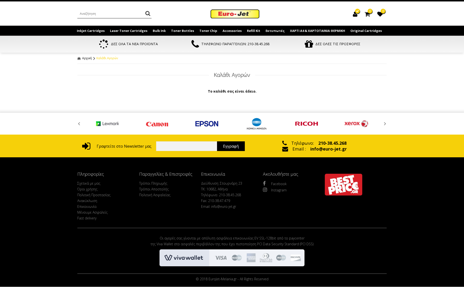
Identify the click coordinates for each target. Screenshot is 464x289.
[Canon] (157, 124)
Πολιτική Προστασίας (93, 195)
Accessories (232, 31)
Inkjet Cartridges (91, 31)
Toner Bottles (182, 31)
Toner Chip (208, 31)
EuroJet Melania (235, 14)
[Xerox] (356, 124)
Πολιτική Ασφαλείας (154, 195)
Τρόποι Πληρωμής (153, 183)
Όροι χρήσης (87, 189)
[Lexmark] (107, 124)
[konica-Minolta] (257, 124)
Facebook (279, 183)
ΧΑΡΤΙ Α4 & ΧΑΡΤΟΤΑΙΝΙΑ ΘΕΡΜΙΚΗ (317, 31)
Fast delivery (86, 218)
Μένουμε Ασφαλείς (92, 212)
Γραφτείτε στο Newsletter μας (124, 146)
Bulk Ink (159, 31)
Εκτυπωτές (275, 31)
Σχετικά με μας (88, 183)
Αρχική (86, 58)
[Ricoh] (307, 124)
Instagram (279, 190)
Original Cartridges (366, 31)
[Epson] (207, 124)
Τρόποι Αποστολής (154, 189)
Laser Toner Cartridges (128, 31)
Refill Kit (253, 31)
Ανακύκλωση (87, 200)
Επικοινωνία (86, 206)
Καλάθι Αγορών (107, 58)
